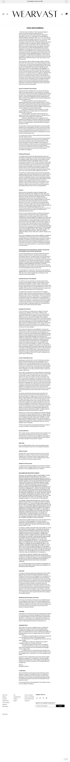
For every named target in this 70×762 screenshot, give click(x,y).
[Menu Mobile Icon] (3, 14)
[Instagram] (40, 698)
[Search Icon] (7, 14)
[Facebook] (37, 698)
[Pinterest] (43, 698)
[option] (35, 1)
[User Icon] (62, 14)
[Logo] (35, 14)
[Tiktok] (46, 698)
